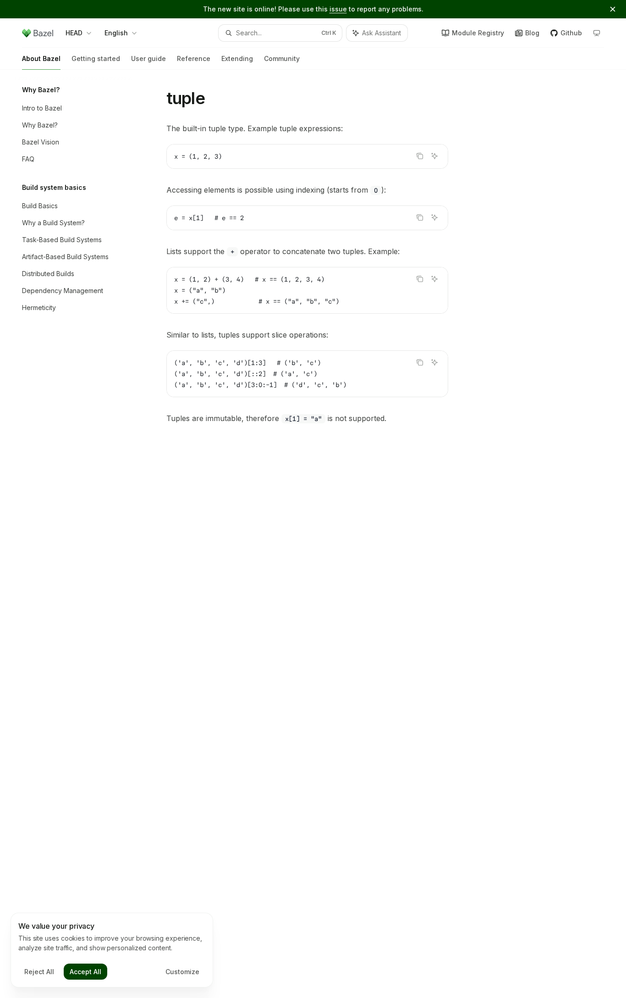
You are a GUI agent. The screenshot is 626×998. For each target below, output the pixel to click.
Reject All (39, 972)
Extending (237, 58)
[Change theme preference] (596, 33)
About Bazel (41, 58)
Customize (182, 972)
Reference (193, 58)
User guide (148, 58)
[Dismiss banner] (613, 9)
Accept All (85, 972)
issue (338, 9)
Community (282, 58)
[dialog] (112, 950)
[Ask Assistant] (434, 156)
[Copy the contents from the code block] (420, 156)
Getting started (95, 58)
